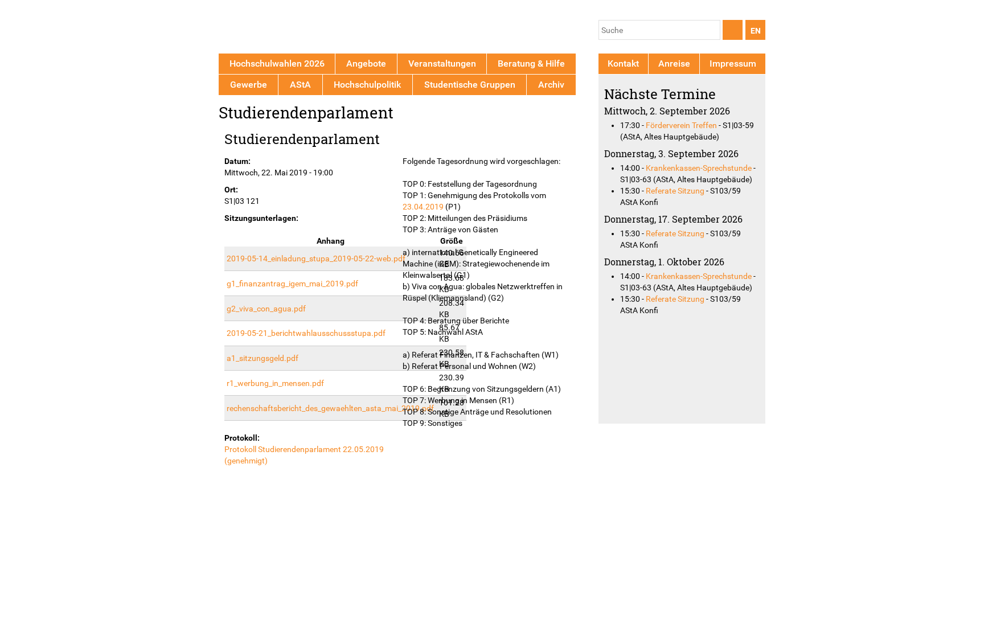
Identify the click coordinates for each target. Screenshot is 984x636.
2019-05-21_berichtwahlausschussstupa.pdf (306, 333)
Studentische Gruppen (469, 84)
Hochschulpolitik (367, 84)
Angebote (366, 63)
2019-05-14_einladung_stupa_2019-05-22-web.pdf (316, 258)
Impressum (733, 63)
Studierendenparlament (302, 138)
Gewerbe (248, 84)
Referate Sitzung (675, 190)
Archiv (551, 84)
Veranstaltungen (442, 63)
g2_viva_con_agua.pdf (266, 308)
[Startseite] (271, 28)
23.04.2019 (423, 206)
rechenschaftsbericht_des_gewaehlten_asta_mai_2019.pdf (330, 408)
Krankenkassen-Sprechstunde (699, 168)
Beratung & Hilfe (531, 63)
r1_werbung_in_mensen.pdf (275, 383)
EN (756, 30)
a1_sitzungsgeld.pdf (262, 358)
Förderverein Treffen (681, 125)
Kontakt (623, 63)
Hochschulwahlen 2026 (277, 63)
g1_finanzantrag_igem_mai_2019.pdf (292, 283)
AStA (300, 84)
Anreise (674, 63)
